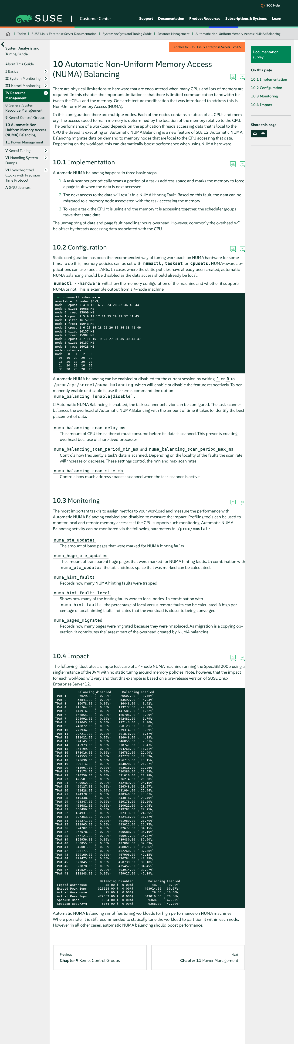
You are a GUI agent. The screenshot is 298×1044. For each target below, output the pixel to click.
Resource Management (173, 34)
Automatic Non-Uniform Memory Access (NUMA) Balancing (238, 34)
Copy (239, 297)
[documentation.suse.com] (8, 34)
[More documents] (2, 44)
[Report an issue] (233, 77)
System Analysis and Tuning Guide (127, 34)
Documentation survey (265, 54)
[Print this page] (263, 133)
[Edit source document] (242, 77)
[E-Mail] (255, 133)
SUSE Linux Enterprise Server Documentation (64, 34)
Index (21, 34)
